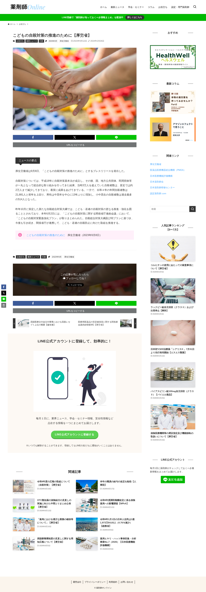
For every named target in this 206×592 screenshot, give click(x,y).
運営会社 (77, 582)
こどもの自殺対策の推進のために (45, 235)
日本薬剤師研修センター (162, 187)
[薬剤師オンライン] (27, 7)
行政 (41, 41)
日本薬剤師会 (157, 181)
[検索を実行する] (192, 209)
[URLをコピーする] (3, 305)
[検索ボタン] (194, 7)
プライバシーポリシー (95, 582)
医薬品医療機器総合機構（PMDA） (168, 170)
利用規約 (113, 582)
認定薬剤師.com (158, 193)
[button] (33, 137)
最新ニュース (31, 41)
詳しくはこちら (134, 17)
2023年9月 (53, 41)
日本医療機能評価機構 (161, 176)
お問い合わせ (127, 582)
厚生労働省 (64, 41)
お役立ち (20, 41)
